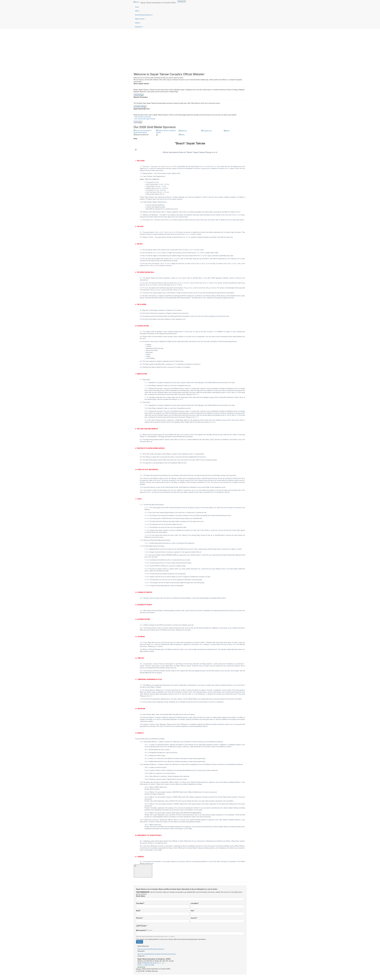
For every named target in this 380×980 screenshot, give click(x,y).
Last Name (194, 903)
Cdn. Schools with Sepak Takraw (144, 119)
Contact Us (181, 1)
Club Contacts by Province (142, 117)
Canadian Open (139, 106)
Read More (137, 95)
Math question (141, 930)
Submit (139, 942)
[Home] (137, 2)
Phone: (140, 965)
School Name (140, 896)
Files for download (143, 949)
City (192, 911)
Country (193, 918)
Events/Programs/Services (143, 15)
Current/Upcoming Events (168, 954)
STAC (137, 11)
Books (155, 949)
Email (138, 911)
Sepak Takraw (139, 19)
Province (139, 918)
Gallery (137, 23)
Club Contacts (155, 954)
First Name (139, 903)
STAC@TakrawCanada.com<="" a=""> (155, 963)
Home (137, 7)
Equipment (138, 27)
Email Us (137, 122)
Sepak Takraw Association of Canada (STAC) (158, 2)
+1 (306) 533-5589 (148, 965)
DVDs (151, 949)
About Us (140, 954)
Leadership (147, 954)
